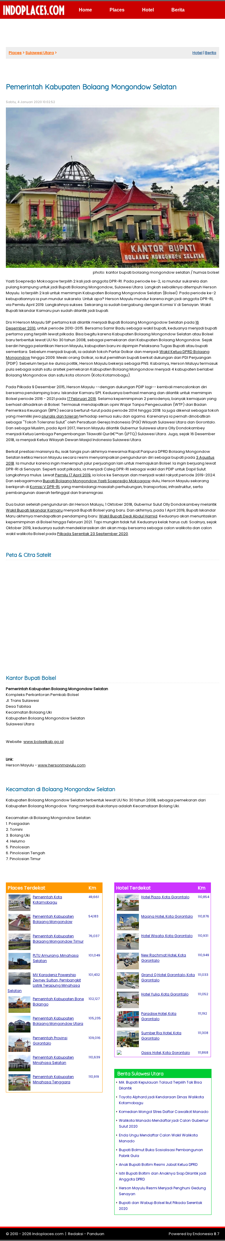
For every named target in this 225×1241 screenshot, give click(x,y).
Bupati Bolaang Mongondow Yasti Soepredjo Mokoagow (97, 481)
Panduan (95, 1234)
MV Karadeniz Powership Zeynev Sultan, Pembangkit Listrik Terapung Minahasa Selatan (44, 982)
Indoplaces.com (48, 1234)
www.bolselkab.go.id (43, 741)
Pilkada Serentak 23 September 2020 (92, 534)
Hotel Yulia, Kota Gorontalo (164, 994)
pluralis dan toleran (60, 416)
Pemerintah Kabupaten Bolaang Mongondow (53, 919)
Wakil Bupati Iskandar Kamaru (34, 510)
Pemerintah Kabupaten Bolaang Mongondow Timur (58, 939)
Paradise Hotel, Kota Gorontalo (158, 1016)
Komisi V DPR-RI (44, 487)
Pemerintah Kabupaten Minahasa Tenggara (53, 1079)
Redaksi (75, 1234)
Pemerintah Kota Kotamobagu (47, 899)
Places (117, 9)
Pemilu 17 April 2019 (73, 475)
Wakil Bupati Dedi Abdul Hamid (128, 516)
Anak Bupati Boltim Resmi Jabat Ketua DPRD (158, 1164)
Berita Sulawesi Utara (140, 1074)
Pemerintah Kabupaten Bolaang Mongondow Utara (58, 1021)
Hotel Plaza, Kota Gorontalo (165, 896)
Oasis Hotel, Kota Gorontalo (165, 1052)
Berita (178, 9)
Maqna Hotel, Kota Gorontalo (167, 916)
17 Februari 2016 (81, 398)
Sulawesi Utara (39, 53)
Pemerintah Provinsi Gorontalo (50, 1040)
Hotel (148, 9)
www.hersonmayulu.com (62, 765)
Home (85, 9)
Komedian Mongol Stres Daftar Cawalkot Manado (163, 1111)
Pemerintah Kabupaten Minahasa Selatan (53, 1060)
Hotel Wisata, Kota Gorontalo (166, 935)
